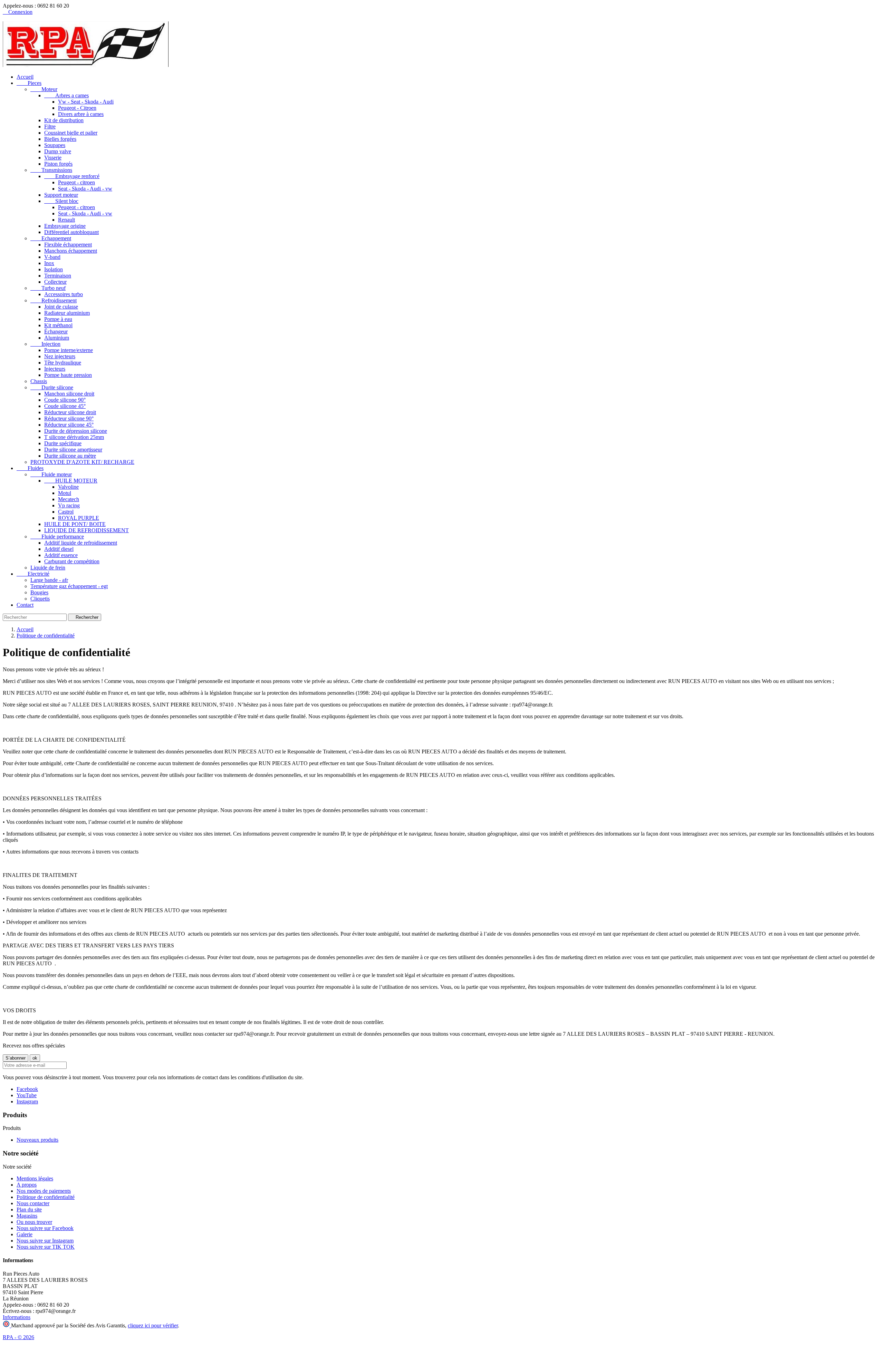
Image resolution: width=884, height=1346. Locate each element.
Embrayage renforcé (71, 176)
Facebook (27, 1089)
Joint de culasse (61, 307)
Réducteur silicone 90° (69, 418)
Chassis (38, 381)
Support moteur (61, 195)
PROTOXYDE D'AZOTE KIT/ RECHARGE (82, 462)
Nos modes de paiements (44, 1191)
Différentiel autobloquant (71, 232)
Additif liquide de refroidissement (80, 543)
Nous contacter (33, 1203)
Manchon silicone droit (69, 394)
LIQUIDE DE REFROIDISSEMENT (86, 530)
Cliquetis (40, 599)
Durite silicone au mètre (70, 456)
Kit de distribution (64, 120)
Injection (45, 344)
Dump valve (57, 151)
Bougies (39, 592)
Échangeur (56, 331)
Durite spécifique (62, 443)
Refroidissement (53, 300)
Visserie (52, 157)
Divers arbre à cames (81, 114)
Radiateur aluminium (67, 313)
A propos (27, 1185)
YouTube (27, 1095)
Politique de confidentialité (46, 1197)
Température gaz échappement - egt (69, 586)
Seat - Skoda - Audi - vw (85, 189)
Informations (16, 1317)
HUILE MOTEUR (70, 481)
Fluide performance (57, 536)
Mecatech (68, 499)
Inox (49, 263)
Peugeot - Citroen (77, 108)
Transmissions (51, 170)
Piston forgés (58, 164)
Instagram (27, 1101)
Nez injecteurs (59, 356)
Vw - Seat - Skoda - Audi (86, 102)
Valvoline (68, 487)
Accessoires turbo (63, 294)
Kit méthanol (58, 325)
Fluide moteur (51, 474)
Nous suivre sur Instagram (45, 1240)
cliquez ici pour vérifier (153, 1325)
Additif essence (61, 555)
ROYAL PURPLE (78, 518)
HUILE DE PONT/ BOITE (75, 524)
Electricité (33, 574)
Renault (66, 220)
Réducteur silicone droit (70, 412)
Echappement (50, 238)
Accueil (25, 77)
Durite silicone (51, 387)
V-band (52, 257)
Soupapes (54, 145)
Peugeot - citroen (76, 182)
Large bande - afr (49, 580)
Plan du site (29, 1209)
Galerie (24, 1234)
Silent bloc (61, 201)
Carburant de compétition (71, 561)
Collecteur (55, 282)
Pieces (29, 83)
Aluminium (56, 338)
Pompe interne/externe (68, 350)
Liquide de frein (47, 567)
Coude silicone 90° (65, 400)
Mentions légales (35, 1178)
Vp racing (69, 505)
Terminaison (57, 276)
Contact (25, 605)
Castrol (66, 512)
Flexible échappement (68, 244)
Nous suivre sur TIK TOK (46, 1247)
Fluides (30, 468)
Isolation (53, 269)
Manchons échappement (70, 251)
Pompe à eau (58, 319)
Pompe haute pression (68, 375)
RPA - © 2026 (18, 1337)
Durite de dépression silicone (75, 431)
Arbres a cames (66, 95)
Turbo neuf (48, 288)
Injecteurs (54, 369)
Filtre (50, 126)
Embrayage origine (65, 226)
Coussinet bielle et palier (70, 133)
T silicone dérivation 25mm (74, 437)
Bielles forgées (60, 139)
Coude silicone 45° (65, 406)
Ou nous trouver (34, 1222)
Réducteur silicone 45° (69, 425)
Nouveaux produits (37, 1140)
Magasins (27, 1216)
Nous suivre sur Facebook (45, 1228)
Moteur (43, 89)
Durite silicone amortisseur (73, 449)
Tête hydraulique (62, 362)
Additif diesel (59, 549)
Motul (64, 493)
